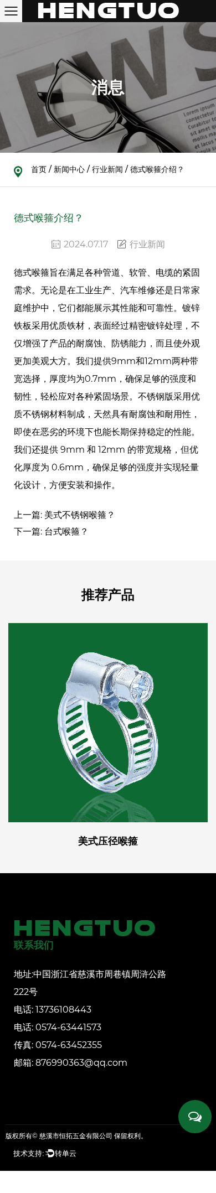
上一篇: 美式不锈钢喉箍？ (64, 515)
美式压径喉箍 (108, 841)
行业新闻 (107, 169)
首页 (39, 169)
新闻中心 (69, 169)
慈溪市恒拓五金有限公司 (75, 1136)
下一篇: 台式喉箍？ (51, 531)
